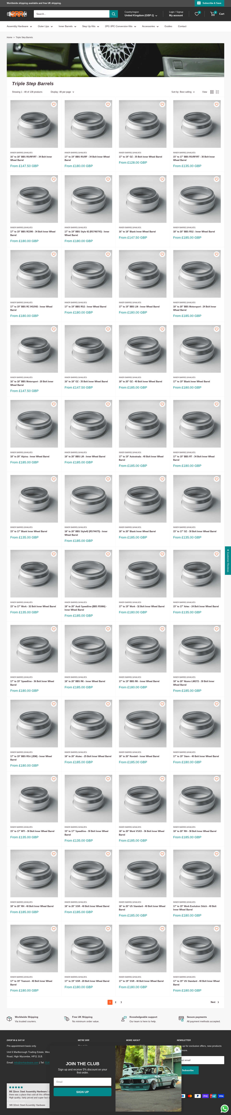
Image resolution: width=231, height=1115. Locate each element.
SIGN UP (82, 1092)
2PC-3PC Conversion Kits (118, 26)
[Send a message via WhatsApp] (224, 1108)
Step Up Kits (88, 26)
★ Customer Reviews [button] (228, 560)
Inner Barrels (66, 26)
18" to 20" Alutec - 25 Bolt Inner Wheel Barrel (88, 756)
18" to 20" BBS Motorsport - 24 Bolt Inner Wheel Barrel (194, 308)
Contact (182, 26)
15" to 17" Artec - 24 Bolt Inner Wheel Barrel (196, 606)
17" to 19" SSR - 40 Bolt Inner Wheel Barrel (141, 981)
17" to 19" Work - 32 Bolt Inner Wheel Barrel (142, 606)
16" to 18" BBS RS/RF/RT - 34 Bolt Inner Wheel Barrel (31, 158)
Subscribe (188, 1070)
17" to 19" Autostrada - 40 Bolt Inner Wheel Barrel (141, 458)
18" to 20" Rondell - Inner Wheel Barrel (139, 756)
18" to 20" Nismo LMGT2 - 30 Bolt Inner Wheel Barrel (193, 683)
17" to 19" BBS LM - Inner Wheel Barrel (139, 306)
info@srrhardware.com (26, 1062)
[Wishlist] (197, 14)
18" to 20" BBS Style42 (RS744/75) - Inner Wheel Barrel (86, 533)
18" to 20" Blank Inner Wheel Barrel (137, 531)
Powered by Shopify (16, 1103)
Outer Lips (43, 26)
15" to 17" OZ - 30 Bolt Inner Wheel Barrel (194, 531)
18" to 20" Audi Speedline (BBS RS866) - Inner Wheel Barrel (86, 608)
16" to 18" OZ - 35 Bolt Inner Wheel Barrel (86, 381)
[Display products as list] (217, 91)
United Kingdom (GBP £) (20, 1091)
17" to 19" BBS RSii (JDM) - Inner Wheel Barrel (31, 758)
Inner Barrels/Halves (21, 153)
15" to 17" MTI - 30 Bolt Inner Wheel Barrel (32, 831)
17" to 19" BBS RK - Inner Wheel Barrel (139, 681)
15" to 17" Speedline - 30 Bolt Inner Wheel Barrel (86, 833)
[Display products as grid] (211, 91)
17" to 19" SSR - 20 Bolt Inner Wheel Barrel (87, 981)
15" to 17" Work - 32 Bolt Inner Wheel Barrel (33, 606)
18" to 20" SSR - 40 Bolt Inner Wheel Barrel (87, 906)
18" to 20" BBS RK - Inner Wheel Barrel (85, 681)
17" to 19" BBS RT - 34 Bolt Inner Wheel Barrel (194, 458)
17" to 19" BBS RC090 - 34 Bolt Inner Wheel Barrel (32, 233)
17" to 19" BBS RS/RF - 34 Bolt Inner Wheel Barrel (87, 158)
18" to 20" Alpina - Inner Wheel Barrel (29, 456)
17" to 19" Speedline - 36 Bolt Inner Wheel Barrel (32, 683)
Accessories (148, 26)
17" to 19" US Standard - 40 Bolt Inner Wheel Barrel (196, 983)
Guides (168, 26)
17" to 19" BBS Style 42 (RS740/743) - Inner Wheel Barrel (87, 233)
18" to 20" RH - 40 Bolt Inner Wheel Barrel (32, 906)
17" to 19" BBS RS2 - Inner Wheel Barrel (85, 306)
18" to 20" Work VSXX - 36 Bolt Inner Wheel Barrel (141, 833)
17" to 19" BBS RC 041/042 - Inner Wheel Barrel (31, 308)
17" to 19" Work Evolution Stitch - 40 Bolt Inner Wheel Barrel (194, 908)
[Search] (113, 14)
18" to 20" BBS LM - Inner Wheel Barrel (85, 456)
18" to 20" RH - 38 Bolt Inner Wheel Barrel (194, 831)
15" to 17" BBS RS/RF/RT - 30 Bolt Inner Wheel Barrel (194, 158)
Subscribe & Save (212, 3)
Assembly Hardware (17, 26)
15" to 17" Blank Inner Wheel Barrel (28, 531)
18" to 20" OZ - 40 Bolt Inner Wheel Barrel (140, 381)
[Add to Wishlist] (54, 104)
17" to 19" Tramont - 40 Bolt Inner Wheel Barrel (31, 983)
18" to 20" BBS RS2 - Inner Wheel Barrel (194, 231)
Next (213, 1002)
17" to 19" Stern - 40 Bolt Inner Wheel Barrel (196, 756)
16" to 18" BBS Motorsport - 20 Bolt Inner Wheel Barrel (31, 383)
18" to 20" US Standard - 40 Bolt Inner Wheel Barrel (142, 908)
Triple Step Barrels (24, 37)
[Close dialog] (177, 1050)
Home (9, 37)
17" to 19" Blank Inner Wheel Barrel (191, 381)
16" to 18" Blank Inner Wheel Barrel (137, 231)
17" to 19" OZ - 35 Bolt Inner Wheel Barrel (140, 156)
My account (176, 15)
